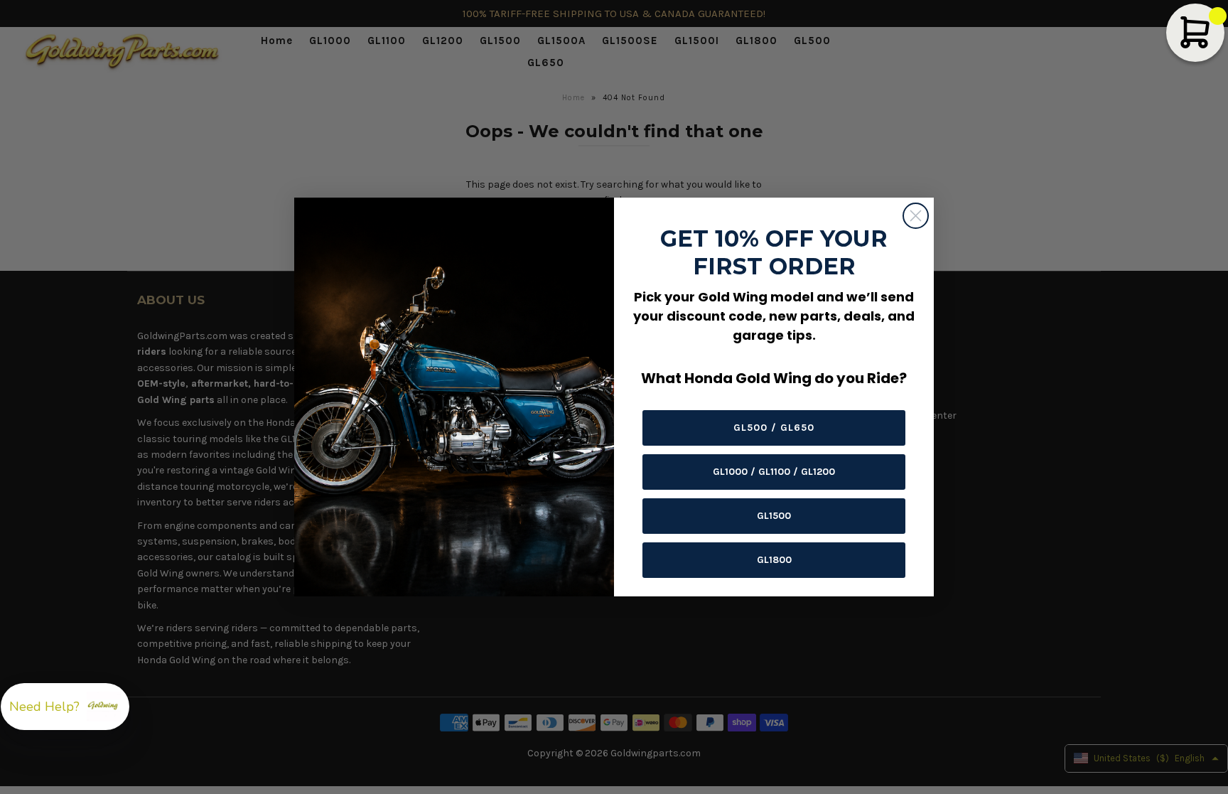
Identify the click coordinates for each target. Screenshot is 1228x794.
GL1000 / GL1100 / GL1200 (774, 472)
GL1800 (774, 560)
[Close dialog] (915, 215)
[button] (65, 706)
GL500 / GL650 (773, 428)
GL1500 (774, 516)
